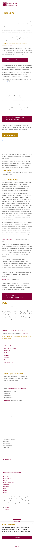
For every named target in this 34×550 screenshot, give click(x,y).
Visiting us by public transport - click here (14, 296)
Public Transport (8, 352)
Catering (6, 357)
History (5, 490)
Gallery (5, 480)
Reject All (17, 546)
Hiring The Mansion (8, 482)
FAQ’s (5, 492)
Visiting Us (6, 476)
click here (25, 333)
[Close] (32, 523)
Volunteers (6, 484)
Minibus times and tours (15, 59)
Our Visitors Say (8, 362)
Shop (5, 359)
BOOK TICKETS (10, 135)
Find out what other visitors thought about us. (13, 330)
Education (6, 486)
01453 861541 (7, 459)
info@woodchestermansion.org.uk (17, 388)
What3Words (5, 279)
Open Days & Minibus (10, 348)
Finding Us (7, 350)
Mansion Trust (7, 478)
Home (5, 416)
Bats (4, 488)
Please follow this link (7, 239)
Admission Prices (8, 346)
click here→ (10, 45)
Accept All (17, 537)
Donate (17, 521)
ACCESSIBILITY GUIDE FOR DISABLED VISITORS (15, 119)
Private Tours (7, 355)
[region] (17, 536)
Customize (17, 542)
